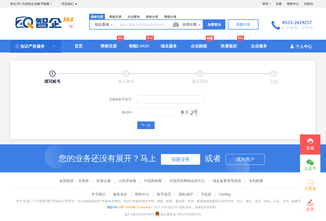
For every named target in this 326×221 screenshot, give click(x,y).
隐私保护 (186, 194)
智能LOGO (139, 46)
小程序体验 (127, 181)
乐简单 (83, 181)
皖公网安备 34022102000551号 (180, 214)
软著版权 (229, 46)
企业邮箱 (199, 46)
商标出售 (170, 17)
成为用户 (245, 159)
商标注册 (109, 46)
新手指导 (164, 194)
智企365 (112, 207)
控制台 (308, 4)
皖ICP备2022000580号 (139, 214)
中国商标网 (153, 181)
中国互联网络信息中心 (187, 181)
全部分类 (190, 24)
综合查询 (102, 24)
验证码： (128, 112)
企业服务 (259, 46)
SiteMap (225, 194)
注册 (279, 4)
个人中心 (304, 46)
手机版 (206, 194)
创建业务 (180, 159)
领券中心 (293, 4)
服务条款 (120, 194)
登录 (265, 4)
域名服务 (169, 46)
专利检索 (256, 181)
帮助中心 (142, 194)
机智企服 (104, 181)
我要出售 (243, 24)
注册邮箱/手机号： (121, 99)
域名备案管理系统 (227, 181)
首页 (79, 46)
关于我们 (98, 194)
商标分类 (152, 17)
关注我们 (67, 4)
